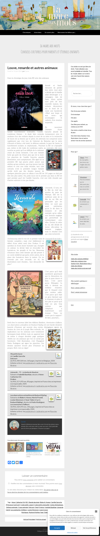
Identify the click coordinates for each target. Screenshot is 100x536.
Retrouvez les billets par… (67, 32)
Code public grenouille (41, 505)
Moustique (83, 177)
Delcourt (31, 507)
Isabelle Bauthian (50, 507)
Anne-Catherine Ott (18, 502)
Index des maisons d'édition (79, 259)
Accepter (57, 528)
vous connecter (28, 480)
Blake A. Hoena (45, 502)
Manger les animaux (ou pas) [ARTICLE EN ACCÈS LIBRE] (34, 454)
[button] (96, 511)
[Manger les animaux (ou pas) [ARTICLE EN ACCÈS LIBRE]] (34, 447)
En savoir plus (49, 32)
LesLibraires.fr (30, 363)
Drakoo (41, 507)
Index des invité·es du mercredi (81, 268)
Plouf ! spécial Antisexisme (79, 292)
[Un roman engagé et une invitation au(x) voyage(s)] (53, 447)
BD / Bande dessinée (32, 502)
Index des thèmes (76, 266)
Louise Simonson (33, 510)
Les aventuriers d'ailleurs (19, 510)
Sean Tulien (44, 512)
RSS (72, 305)
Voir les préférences (89, 528)
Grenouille (83, 199)
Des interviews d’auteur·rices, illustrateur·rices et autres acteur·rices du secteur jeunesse (81, 138)
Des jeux (74, 118)
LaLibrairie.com (41, 363)
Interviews (37, 32)
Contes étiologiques (56, 505)
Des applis (74, 121)
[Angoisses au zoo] (15, 447)
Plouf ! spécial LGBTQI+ (78, 288)
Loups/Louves (44, 510)
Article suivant (41, 519)
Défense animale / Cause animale (17, 507)
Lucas (27, 71)
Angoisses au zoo (12, 453)
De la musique (75, 114)
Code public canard (27, 505)
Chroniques (27, 32)
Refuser (73, 528)
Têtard (82, 157)
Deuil (37, 507)
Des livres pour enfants (78, 111)
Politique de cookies (72, 532)
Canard (82, 217)
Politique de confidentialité (44, 531)
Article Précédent (29, 519)
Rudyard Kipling (34, 512)
